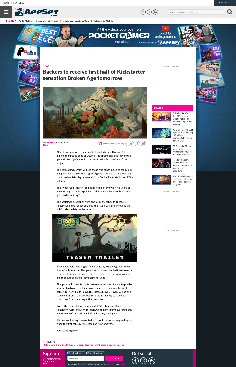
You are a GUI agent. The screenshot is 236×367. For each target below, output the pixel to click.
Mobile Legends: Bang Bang (76, 21)
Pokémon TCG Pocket (47, 21)
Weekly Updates (96, 353)
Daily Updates (76, 353)
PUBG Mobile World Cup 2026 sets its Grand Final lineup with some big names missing (83, 345)
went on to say (93, 201)
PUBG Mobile (25, 21)
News (6, 3)
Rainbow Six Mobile (103, 21)
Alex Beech (50, 142)
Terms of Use (111, 364)
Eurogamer (71, 330)
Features (18, 3)
